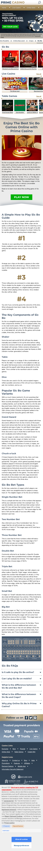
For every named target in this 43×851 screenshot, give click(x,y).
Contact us (16, 760)
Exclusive (5, 749)
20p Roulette (20, 112)
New (14, 749)
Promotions (6, 763)
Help (33, 760)
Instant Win (31, 752)
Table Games (18, 752)
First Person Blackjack (7, 112)
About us (5, 760)
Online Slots (31, 8)
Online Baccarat (19, 41)
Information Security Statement (12, 769)
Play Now (21, 197)
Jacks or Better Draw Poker (32, 112)
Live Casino (16, 8)
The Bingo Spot (15, 91)
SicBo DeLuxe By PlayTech (28, 69)
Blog (25, 760)
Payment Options (7, 766)
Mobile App (22, 766)
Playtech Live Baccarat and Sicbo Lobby (10, 69)
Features (17, 763)
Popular (22, 749)
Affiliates (27, 763)
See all (38, 74)
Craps (31, 41)
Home (4, 8)
